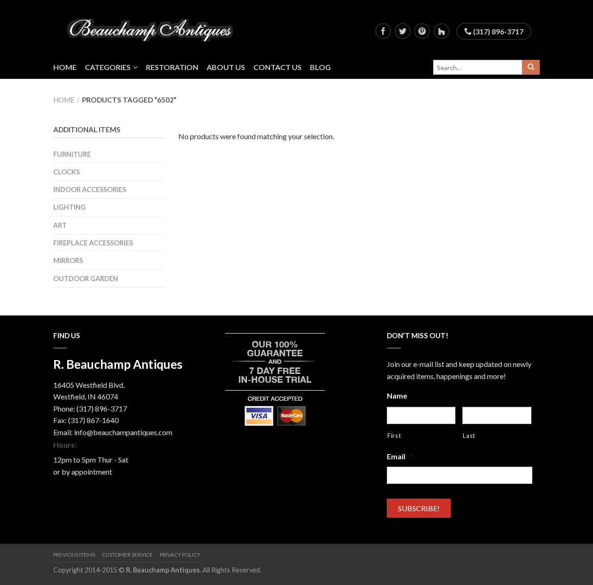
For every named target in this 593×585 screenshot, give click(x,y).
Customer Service (127, 555)
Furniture (72, 154)
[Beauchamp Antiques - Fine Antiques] (153, 27)
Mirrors (68, 260)
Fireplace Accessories (93, 243)
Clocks (66, 172)
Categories (108, 67)
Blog (320, 67)
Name (397, 395)
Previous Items (74, 555)
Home (64, 67)
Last (469, 435)
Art (60, 225)
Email (399, 456)
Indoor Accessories (89, 189)
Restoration (172, 67)
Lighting (69, 207)
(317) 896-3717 (498, 31)
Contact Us (277, 67)
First (394, 435)
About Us (226, 67)
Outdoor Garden (85, 279)
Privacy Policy (180, 555)
